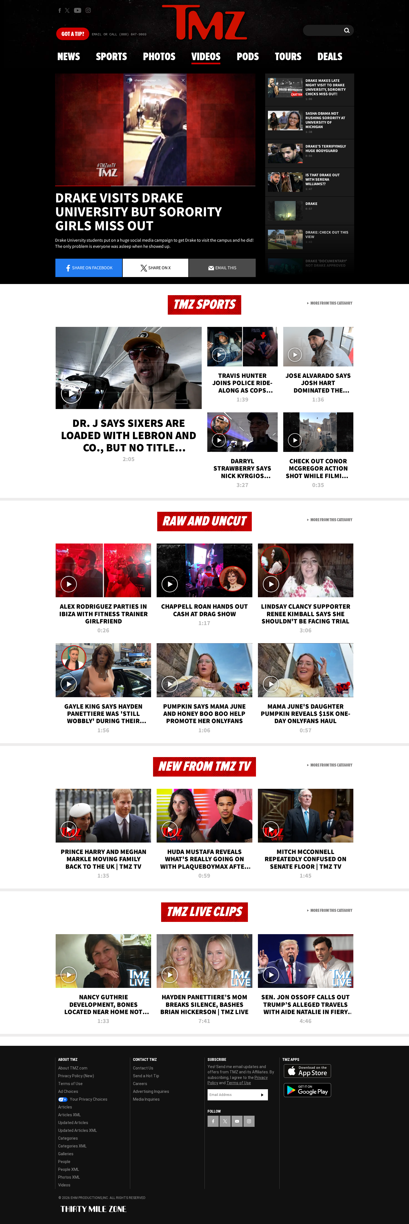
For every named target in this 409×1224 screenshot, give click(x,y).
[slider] (155, 186)
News (68, 57)
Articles (65, 1107)
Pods (248, 57)
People (64, 1161)
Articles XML (69, 1115)
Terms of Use (70, 1083)
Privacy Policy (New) (76, 1076)
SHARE (159, 267)
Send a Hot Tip (146, 1076)
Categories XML (72, 1146)
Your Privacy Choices (88, 1099)
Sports (111, 57)
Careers (140, 1083)
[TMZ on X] (68, 10)
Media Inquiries (146, 1099)
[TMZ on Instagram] (88, 10)
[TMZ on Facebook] (59, 10)
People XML (68, 1169)
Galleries (65, 1154)
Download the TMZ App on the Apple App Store (307, 1071)
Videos (205, 57)
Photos (159, 57)
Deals (329, 57)
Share (92, 267)
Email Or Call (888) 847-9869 (119, 34)
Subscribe (262, 1094)
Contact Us (143, 1068)
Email (225, 267)
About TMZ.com (72, 1068)
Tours (288, 57)
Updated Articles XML (77, 1130)
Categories (68, 1138)
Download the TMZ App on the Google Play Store (307, 1090)
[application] (155, 130)
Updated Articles (73, 1122)
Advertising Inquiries (151, 1091)
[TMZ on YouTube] (237, 1121)
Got (72, 34)
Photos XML (69, 1177)
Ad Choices (68, 1091)
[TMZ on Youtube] (77, 10)
